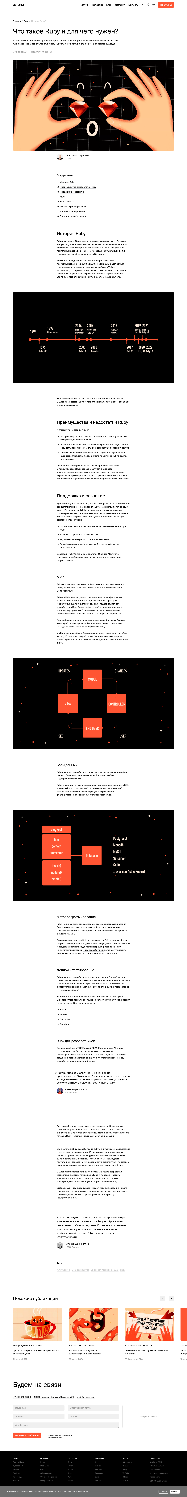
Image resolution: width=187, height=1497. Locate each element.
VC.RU (125, 1480)
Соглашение (155, 1469)
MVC (62, 196)
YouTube (126, 1473)
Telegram (126, 1469)
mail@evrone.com (86, 1397)
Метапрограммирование (73, 206)
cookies (24, 1491)
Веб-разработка (80, 1269)
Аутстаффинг (63, 1269)
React (70, 1473)
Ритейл (43, 1462)
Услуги (84, 4)
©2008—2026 (155, 1481)
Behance (126, 1466)
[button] (162, 1298)
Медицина (44, 1466)
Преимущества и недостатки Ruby (78, 187)
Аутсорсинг (18, 1466)
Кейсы (98, 1466)
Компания (119, 4)
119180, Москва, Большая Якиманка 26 (54, 1397)
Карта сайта (155, 1477)
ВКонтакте (127, 1462)
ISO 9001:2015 (156, 1462)
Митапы (98, 1480)
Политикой (61, 1435)
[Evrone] (18, 5)
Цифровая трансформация (104, 1269)
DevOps (16, 1473)
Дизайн (16, 1469)
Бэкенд (16, 1480)
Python (70, 1466)
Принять (175, 1492)
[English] (153, 6)
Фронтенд (17, 1477)
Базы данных (67, 201)
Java (70, 1477)
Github (125, 1477)
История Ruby (67, 182)
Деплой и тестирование (72, 211)
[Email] (143, 6)
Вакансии (99, 1473)
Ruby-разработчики (93, 950)
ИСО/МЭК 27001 (157, 1466)
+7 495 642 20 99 (22, 1397)
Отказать (164, 1492)
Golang (70, 1469)
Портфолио (97, 4)
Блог (108, 4)
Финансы (44, 1469)
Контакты (133, 4)
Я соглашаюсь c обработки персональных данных (60, 1436)
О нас (97, 1462)
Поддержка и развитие (72, 191)
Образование (46, 1473)
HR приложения (47, 1480)
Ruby (72, 465)
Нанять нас (166, 4)
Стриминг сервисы (48, 1477)
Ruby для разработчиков (73, 216)
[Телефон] (148, 6)
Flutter (70, 1480)
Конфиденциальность (159, 1473)
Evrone (164, 1481)
